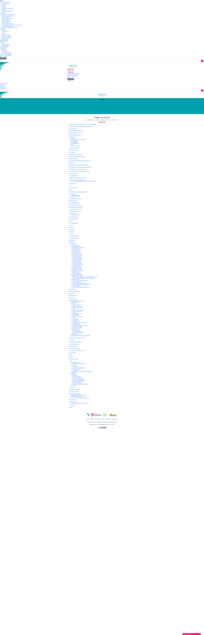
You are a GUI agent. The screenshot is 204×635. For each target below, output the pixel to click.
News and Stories (3, 41)
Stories (70, 354)
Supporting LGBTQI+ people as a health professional (83, 278)
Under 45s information (75, 195)
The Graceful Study (75, 143)
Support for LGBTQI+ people (7, 26)
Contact (92, 419)
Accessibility (71, 339)
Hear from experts (5, 22)
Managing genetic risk (77, 313)
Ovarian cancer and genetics (78, 310)
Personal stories (5, 46)
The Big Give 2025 (72, 128)
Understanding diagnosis (78, 307)
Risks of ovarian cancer (77, 311)
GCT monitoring (74, 142)
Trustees (71, 225)
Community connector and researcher (78, 395)
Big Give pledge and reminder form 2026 (77, 177)
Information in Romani (77, 267)
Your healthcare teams (73, 175)
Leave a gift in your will (6, 35)
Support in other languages (7, 18)
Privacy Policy (72, 387)
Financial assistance (77, 248)
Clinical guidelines (76, 285)
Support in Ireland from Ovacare (75, 132)
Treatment (4, 9)
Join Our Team (72, 405)
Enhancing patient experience (75, 341)
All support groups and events (8, 16)
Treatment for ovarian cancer (77, 316)
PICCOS (72, 138)
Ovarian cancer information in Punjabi (77, 337)
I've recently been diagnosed (7, 23)
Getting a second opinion (78, 326)
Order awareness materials (74, 389)
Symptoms (4, 5)
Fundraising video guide (74, 211)
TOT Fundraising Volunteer (76, 396)
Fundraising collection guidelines (76, 207)
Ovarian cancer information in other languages (80, 335)
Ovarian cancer (74, 334)
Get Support (2, 13)
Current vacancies (72, 401)
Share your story (72, 352)
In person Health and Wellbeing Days (80, 280)
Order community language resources (77, 350)
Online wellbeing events (77, 274)
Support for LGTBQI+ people (76, 275)
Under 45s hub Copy (73, 187)
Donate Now (3, 58)
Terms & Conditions (105, 419)
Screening (75, 312)
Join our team (4, 51)
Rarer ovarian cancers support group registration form (80, 167)
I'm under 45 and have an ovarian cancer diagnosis (12, 24)
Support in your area (6, 17)
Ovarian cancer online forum (78, 247)
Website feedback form (74, 158)
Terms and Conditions (73, 358)
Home (2, 0)
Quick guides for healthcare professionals (81, 287)
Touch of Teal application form (75, 205)
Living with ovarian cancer (7, 10)
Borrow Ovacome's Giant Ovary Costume (77, 179)
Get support (71, 242)
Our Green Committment (7, 53)
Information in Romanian (78, 264)
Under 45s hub (72, 194)
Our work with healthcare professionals (10, 27)
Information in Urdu (77, 260)
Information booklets (6, 3)
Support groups (76, 271)
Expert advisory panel (73, 223)
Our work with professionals (6, 54)
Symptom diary (76, 302)
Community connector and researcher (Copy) (80, 397)
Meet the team (5, 50)
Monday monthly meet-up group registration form (79, 171)
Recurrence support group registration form (78, 191)
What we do (4, 49)
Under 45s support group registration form (78, 169)
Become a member (4, 56)
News (3, 42)
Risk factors (4, 4)
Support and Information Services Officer (79, 403)
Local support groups (77, 282)
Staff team (71, 227)
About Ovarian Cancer (73, 299)
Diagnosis (4, 7)
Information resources (6, 21)
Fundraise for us (5, 31)
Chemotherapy (76, 319)
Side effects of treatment (78, 333)
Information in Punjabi (77, 255)
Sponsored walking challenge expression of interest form (80, 126)
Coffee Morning (72, 297)
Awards (70, 407)
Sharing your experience (74, 344)
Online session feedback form (75, 198)
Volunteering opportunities (74, 393)
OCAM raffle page (72, 200)
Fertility (70, 189)
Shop (3, 32)
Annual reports (72, 240)
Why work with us (72, 399)
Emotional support (76, 330)
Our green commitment (74, 391)
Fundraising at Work (73, 219)
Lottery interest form (75, 214)
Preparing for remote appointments (80, 322)
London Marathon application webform (77, 156)
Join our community (6, 19)
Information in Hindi (77, 265)
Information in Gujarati (77, 257)
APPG (72, 144)
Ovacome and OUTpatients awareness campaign (79, 165)
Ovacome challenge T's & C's (75, 134)
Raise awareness (5, 38)
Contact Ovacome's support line (8, 14)
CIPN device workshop (75, 145)
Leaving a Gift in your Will (74, 291)
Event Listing (71, 293)
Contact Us (71, 356)
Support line (73, 243)
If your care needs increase (78, 331)
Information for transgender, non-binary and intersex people (85, 276)
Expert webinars (76, 252)
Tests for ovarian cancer (77, 306)
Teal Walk (71, 233)
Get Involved (2, 28)
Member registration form (74, 348)
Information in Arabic (77, 256)
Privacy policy (114, 419)
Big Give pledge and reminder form (76, 130)
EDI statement (72, 152)
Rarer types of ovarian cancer (8, 8)
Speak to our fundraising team (75, 154)
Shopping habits (74, 140)
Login (2, 63)
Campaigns (4, 30)
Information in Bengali (77, 259)
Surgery (74, 317)
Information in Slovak (77, 269)
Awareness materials (73, 216)
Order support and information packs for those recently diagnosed (82, 124)
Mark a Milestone (72, 289)
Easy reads (4, 12)
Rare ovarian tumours (73, 150)
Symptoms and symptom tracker (77, 301)
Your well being (76, 329)
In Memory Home (72, 295)
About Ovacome (3, 47)
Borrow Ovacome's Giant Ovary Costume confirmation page (83, 181)
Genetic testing (76, 315)
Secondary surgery (76, 321)
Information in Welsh (77, 266)
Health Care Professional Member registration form (79, 160)
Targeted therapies (76, 324)
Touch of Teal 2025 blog (74, 202)
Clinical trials (75, 320)
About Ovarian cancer (4, 1)
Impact (70, 221)
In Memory (4, 33)
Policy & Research (5, 44)
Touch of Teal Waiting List (74, 148)
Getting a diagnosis (76, 304)
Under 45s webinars (75, 196)
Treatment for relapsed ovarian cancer (80, 325)
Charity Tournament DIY (74, 236)
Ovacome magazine (6, 45)
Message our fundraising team (75, 209)
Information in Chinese (77, 262)
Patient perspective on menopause (78, 139)
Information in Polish (77, 261)
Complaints (71, 162)
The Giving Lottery (73, 213)
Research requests (73, 173)
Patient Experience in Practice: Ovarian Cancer (82, 284)
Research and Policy (4, 40)
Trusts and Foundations (6, 36)
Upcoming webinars (77, 273)
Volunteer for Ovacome (6, 37)
